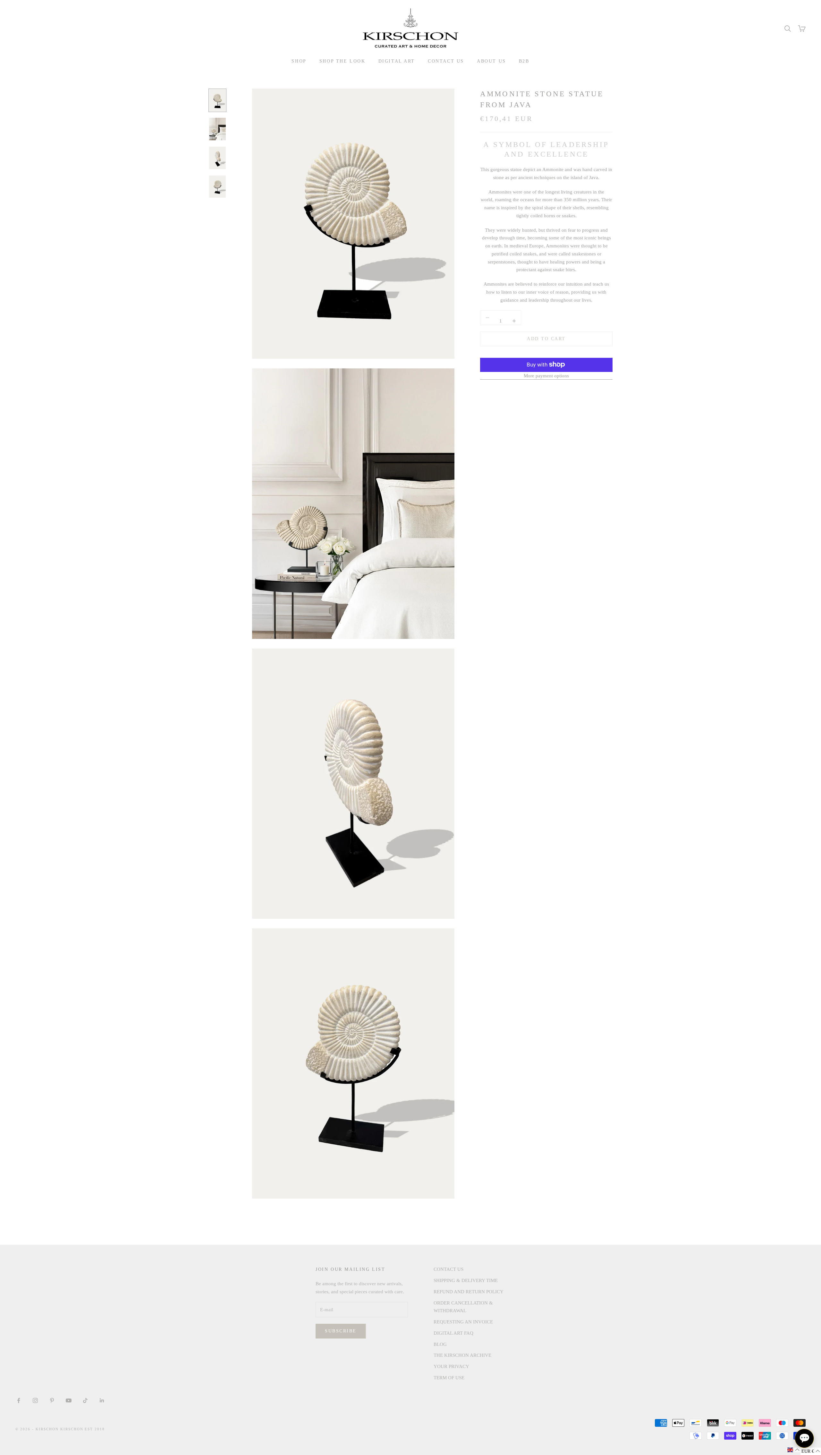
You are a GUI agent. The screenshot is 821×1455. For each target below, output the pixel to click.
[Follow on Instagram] (35, 1400)
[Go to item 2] (217, 129)
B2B (524, 61)
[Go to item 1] (217, 100)
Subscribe (341, 1331)
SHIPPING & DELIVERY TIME (466, 1280)
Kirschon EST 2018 (82, 1429)
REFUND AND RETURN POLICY (469, 1291)
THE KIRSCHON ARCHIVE (462, 1355)
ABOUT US (491, 61)
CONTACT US (446, 61)
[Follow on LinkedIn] (102, 1400)
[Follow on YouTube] (68, 1400)
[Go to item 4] (217, 187)
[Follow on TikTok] (85, 1400)
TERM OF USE (449, 1377)
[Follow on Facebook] (18, 1400)
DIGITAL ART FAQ (453, 1333)
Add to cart (546, 338)
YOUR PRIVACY (451, 1366)
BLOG (440, 1344)
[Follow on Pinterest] (52, 1400)
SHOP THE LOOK (342, 61)
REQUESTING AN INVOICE (463, 1321)
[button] (793, 1450)
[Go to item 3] (217, 158)
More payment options (546, 375)
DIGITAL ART (396, 61)
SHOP (299, 61)
